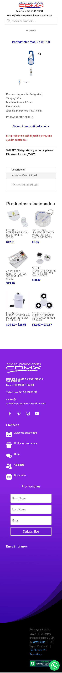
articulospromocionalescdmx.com (26, 403)
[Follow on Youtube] (37, 413)
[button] (40, 54)
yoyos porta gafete (41, 150)
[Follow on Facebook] (10, 413)
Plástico (22, 154)
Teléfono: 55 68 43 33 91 (29, 11)
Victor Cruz (39, 642)
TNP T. (31, 154)
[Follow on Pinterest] (19, 413)
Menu (33, 30)
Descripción (18, 169)
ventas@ (11, 399)
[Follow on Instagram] (28, 413)
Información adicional (24, 175)
